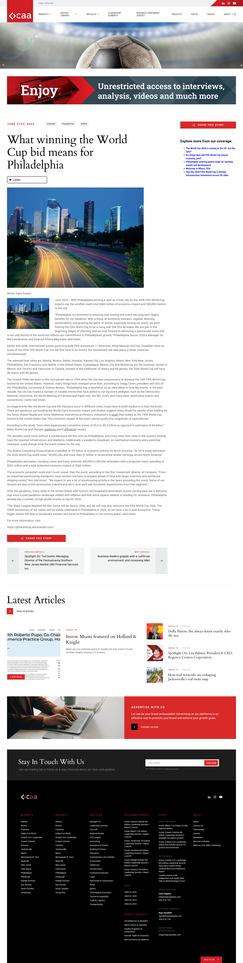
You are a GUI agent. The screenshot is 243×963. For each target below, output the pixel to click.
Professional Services (99, 873)
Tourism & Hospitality (99, 896)
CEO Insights (95, 837)
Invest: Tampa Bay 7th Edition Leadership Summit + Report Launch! (137, 844)
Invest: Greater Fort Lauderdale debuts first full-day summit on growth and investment (172, 845)
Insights (177, 14)
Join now (211, 762)
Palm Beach (26, 869)
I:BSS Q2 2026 (130, 892)
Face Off (93, 829)
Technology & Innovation (100, 892)
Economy (51, 124)
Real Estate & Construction (101, 881)
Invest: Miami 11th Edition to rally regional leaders (173, 827)
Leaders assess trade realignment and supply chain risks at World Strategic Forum (172, 878)
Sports (84, 124)
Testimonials (198, 829)
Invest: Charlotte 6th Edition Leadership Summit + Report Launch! (136, 853)
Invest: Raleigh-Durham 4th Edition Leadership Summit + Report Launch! (136, 863)
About (227, 14)
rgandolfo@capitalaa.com (170, 916)
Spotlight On (95, 822)
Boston (24, 825)
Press (194, 14)
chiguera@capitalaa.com (170, 897)
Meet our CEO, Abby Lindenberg (207, 845)
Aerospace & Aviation (99, 845)
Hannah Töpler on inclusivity (136, 935)
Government (95, 861)
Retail (92, 885)
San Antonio (26, 885)
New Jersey (26, 865)
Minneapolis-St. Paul (30, 857)
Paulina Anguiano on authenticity (133, 930)
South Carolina (27, 888)
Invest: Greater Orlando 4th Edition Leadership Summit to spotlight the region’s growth (171, 835)
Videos (211, 14)
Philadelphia (68, 124)
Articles (91, 14)
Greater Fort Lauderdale (31, 837)
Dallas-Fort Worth (28, 833)
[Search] (235, 14)
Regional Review (97, 833)
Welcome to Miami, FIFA (198, 168)
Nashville (25, 861)
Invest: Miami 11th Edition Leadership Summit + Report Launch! (136, 834)
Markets (43, 14)
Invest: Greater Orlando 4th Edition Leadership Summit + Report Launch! (136, 824)
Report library (64, 14)
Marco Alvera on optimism (135, 925)
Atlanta (24, 822)
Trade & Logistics (97, 900)
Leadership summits (114, 14)
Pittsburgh (25, 877)
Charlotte (25, 829)
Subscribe (49, 3)
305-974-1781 (165, 900)
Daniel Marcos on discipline (136, 921)
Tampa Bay (26, 892)
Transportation (96, 904)
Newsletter (198, 837)
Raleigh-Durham (28, 881)
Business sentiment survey (148, 14)
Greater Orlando (28, 841)
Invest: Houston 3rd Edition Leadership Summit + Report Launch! (136, 872)
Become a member (201, 841)
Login (40, 3)
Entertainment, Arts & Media (102, 857)
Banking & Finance (98, 849)
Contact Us (198, 825)
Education (94, 853)
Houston (25, 845)
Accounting (95, 841)
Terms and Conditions (172, 769)
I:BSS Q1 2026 (130, 896)
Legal (92, 877)
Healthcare (94, 865)
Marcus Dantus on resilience (136, 939)
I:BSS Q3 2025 (130, 904)
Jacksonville (26, 849)
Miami (23, 853)
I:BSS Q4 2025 (130, 900)
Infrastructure (96, 869)
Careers (196, 833)
